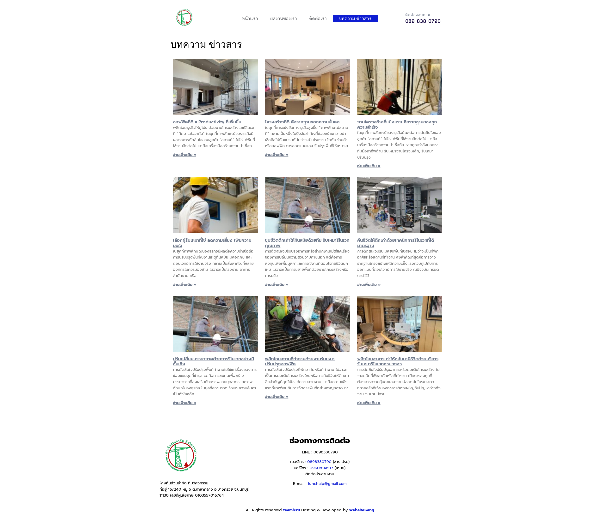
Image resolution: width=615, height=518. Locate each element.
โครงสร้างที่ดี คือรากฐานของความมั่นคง (302, 122)
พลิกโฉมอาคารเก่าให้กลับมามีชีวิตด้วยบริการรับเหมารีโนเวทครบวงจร (397, 361)
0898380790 (319, 462)
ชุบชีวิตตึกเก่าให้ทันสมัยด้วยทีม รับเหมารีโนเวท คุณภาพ (307, 243)
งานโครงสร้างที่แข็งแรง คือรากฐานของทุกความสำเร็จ (397, 125)
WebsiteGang (361, 510)
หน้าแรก (250, 18)
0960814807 (321, 468)
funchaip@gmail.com (327, 484)
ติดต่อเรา (318, 18)
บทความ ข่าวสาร (355, 18)
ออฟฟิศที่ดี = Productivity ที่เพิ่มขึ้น (207, 122)
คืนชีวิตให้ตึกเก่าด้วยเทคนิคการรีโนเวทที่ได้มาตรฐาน (395, 243)
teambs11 (292, 510)
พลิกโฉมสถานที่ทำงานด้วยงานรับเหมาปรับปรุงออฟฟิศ (300, 361)
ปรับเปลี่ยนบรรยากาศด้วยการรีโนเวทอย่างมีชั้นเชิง (213, 361)
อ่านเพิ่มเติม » (184, 155)
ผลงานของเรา (283, 18)
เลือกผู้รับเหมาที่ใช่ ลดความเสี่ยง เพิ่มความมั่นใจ (212, 243)
